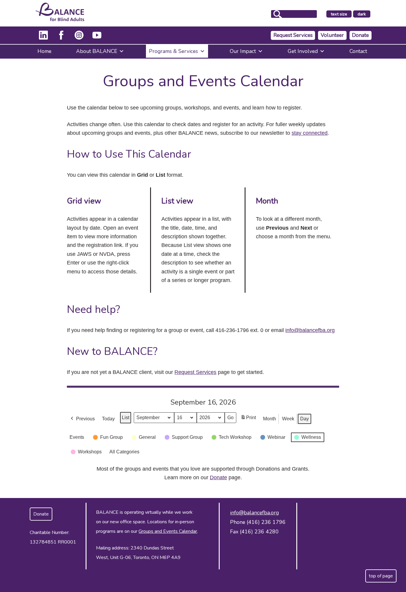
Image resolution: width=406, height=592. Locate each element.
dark (363, 14)
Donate (360, 35)
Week (288, 418)
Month (269, 418)
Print (248, 419)
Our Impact (243, 51)
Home (44, 51)
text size (339, 14)
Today (108, 418)
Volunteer (332, 35)
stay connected (310, 133)
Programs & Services (173, 51)
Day (304, 418)
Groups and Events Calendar (168, 531)
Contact (358, 51)
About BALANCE (96, 51)
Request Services (293, 35)
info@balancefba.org (310, 330)
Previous (85, 418)
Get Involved (303, 51)
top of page (381, 576)
